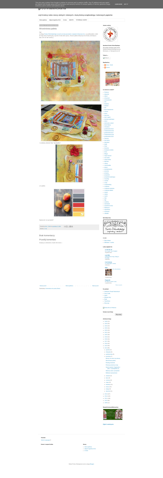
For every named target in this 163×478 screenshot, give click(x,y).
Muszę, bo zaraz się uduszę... (113, 358)
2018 (106, 339)
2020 (106, 334)
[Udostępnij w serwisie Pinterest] (72, 226)
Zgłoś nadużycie (108, 424)
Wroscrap (106, 303)
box (105, 107)
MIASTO (71, 20)
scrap (45, 228)
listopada (108, 352)
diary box (106, 115)
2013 (106, 394)
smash (106, 192)
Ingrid (105, 295)
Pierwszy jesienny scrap (112, 365)
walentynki (107, 203)
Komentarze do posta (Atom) (53, 288)
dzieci (105, 121)
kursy (105, 152)
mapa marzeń (107, 155)
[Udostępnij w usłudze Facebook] (70, 226)
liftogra (106, 153)
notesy (106, 163)
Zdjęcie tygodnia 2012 (55, 20)
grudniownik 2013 (109, 128)
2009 (106, 402)
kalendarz (106, 142)
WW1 (106, 267)
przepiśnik (107, 175)
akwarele (106, 94)
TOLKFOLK (107, 301)
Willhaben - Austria (109, 242)
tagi (105, 200)
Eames (108, 67)
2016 (106, 343)
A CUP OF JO (108, 249)
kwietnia (108, 384)
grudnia (108, 349)
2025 (106, 323)
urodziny (106, 202)
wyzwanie (106, 211)
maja (107, 382)
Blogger (92, 464)
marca (107, 386)
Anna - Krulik (109, 65)
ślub (105, 198)
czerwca (108, 380)
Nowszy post (43, 285)
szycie (106, 196)
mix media (107, 157)
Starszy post (95, 285)
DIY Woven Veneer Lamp (110, 281)
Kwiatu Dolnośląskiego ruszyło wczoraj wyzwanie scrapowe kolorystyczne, (64, 34)
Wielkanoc (107, 207)
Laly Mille (107, 255)
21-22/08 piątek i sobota (110, 263)
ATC (105, 102)
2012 (106, 396)
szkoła (106, 194)
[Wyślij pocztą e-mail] (65, 226)
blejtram (106, 105)
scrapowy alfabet (108, 190)
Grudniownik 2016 (109, 130)
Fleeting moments (110, 362)
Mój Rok (106, 161)
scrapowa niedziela (109, 188)
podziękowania (108, 169)
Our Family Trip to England (111, 251)
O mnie (65, 20)
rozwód (106, 180)
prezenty (106, 171)
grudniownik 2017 (109, 132)
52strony (106, 92)
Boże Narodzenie (108, 109)
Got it (126, 4)
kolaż (105, 146)
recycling (106, 178)
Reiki (105, 299)
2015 (106, 345)
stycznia (108, 391)
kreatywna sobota (108, 150)
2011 (106, 398)
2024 (106, 326)
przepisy (106, 173)
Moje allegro (107, 240)
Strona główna (43, 20)
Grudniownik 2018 (109, 134)
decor (105, 113)
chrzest (106, 111)
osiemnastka (107, 165)
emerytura (107, 127)
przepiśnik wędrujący (109, 177)
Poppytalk (107, 280)
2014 (106, 348)
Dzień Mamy (107, 125)
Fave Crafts (107, 293)
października (109, 354)
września (108, 356)
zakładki (106, 213)
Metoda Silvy (107, 297)
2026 (106, 321)
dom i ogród (107, 117)
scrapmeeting (107, 184)
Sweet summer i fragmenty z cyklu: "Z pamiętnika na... (113, 368)
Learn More (118, 4)
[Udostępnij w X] (68, 226)
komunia (106, 148)
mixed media (107, 159)
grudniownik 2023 (109, 136)
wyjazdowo (107, 209)
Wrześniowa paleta (111, 360)
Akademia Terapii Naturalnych (112, 291)
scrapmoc (106, 186)
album (106, 96)
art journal (107, 98)
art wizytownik (107, 100)
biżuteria (106, 104)
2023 (106, 328)
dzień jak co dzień (109, 123)
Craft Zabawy (108, 262)
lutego (107, 389)
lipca (107, 378)
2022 (106, 330)
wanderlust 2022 (108, 205)
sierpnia (108, 375)
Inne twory (107, 140)
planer (106, 167)
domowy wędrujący (109, 119)
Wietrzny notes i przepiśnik (112, 370)
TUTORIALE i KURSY (81, 20)
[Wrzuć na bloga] (67, 226)
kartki (105, 144)
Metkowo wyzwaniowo (111, 373)
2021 (106, 332)
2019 (106, 337)
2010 (106, 400)
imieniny (106, 138)
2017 (106, 341)
